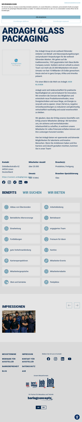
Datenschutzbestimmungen (72, 2)
